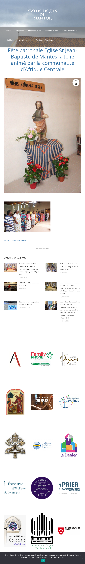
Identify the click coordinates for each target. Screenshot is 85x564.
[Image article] (10, 267)
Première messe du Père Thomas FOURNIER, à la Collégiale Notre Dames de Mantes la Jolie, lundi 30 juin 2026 (29, 269)
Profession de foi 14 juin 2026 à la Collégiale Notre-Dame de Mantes (69, 266)
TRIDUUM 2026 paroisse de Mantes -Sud (29, 284)
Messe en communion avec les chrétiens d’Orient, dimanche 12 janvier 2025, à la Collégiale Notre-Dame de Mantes (70, 288)
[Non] (82, 558)
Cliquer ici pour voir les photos (15, 240)
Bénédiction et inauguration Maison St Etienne (29, 303)
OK (43, 561)
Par (42, 248)
